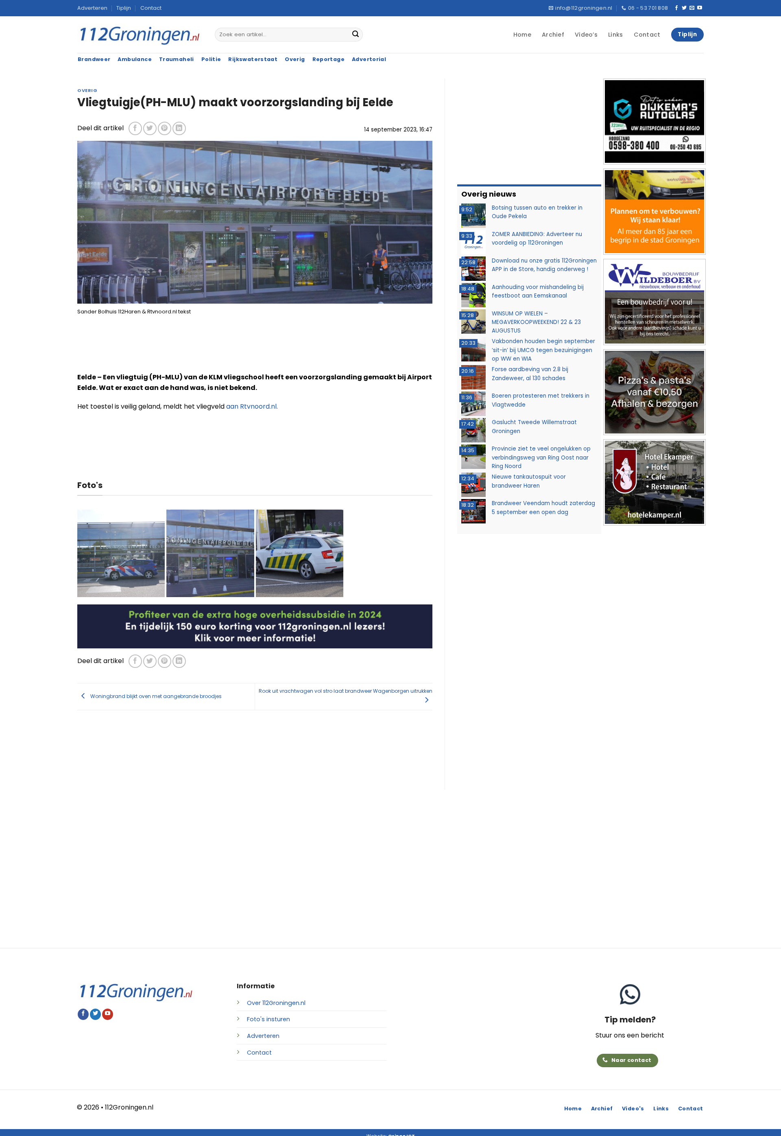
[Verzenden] (355, 35)
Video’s (586, 35)
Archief (553, 35)
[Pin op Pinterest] (164, 128)
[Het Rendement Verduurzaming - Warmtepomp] (254, 625)
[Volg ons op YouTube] (699, 8)
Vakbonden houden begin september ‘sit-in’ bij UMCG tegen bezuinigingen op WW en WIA (543, 350)
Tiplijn (123, 7)
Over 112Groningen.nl (276, 1003)
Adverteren (92, 7)
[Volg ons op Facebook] (676, 8)
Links (615, 35)
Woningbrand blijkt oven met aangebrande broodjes (155, 696)
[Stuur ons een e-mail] (691, 8)
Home (522, 35)
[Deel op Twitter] (150, 128)
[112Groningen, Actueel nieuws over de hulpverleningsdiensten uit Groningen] (140, 35)
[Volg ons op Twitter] (684, 8)
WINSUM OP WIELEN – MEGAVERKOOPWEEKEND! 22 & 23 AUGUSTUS (536, 322)
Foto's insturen (268, 1019)
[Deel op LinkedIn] (179, 128)
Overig (87, 90)
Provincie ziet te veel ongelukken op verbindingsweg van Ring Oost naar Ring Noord (541, 457)
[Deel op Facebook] (135, 128)
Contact (150, 7)
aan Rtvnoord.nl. (252, 406)
